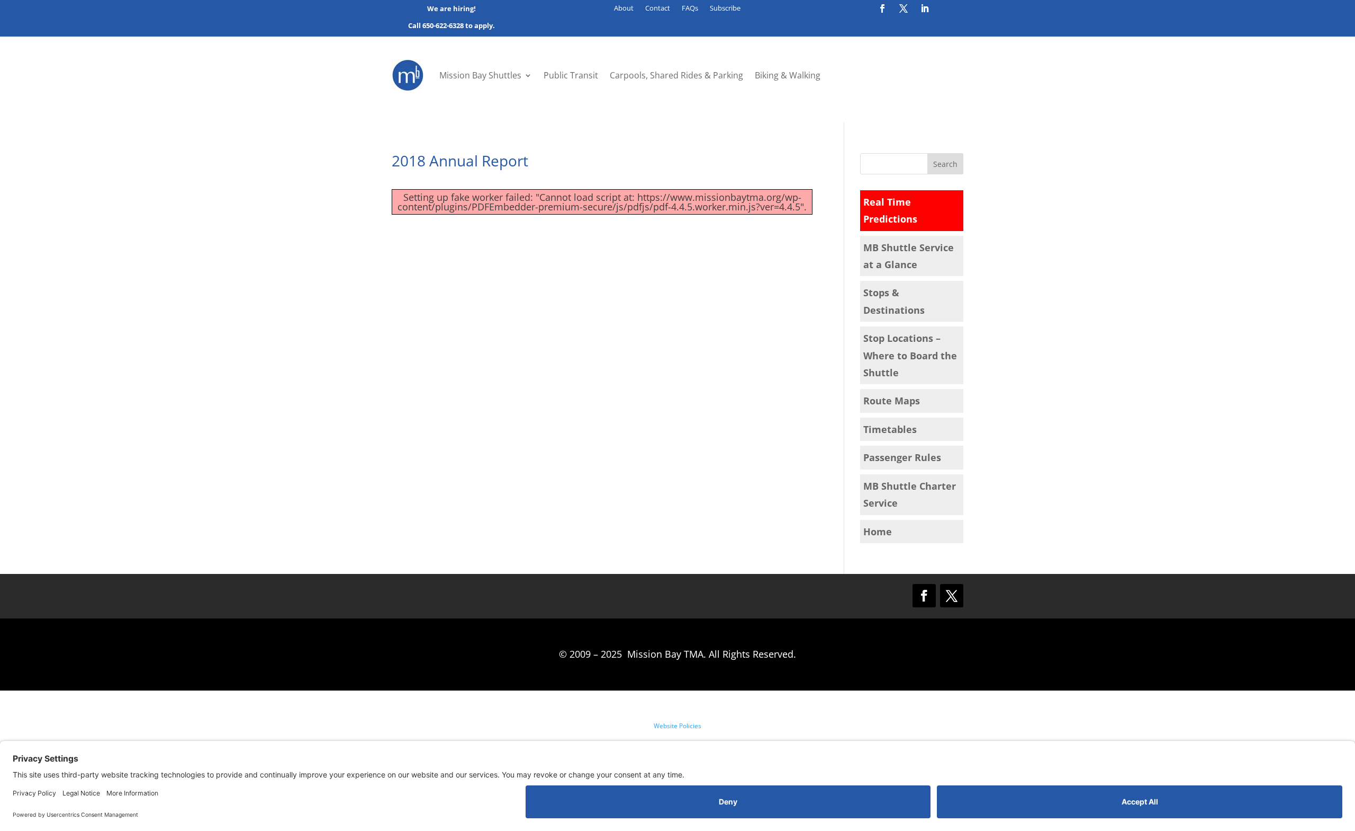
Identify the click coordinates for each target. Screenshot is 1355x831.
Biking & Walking (787, 75)
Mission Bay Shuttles (480, 75)
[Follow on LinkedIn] (924, 8)
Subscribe (725, 8)
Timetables (890, 429)
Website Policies (677, 725)
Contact (657, 8)
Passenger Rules (902, 457)
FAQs (690, 8)
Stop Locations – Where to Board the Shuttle (910, 355)
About (624, 8)
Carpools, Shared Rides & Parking (676, 75)
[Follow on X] (903, 8)
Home (877, 531)
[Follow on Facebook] (882, 8)
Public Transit (571, 75)
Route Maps (891, 400)
